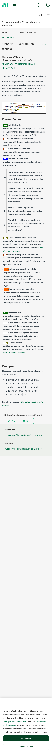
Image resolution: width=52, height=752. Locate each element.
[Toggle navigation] (14, 5)
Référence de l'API (26, 63)
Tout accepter (26, 738)
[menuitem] (39, 5)
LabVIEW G (10, 67)
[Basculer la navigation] (48, 15)
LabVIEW (9, 63)
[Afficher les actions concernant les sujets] (44, 44)
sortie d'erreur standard (14, 352)
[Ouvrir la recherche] (40, 15)
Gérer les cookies (26, 746)
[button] (24, 37)
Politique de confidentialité (15, 721)
